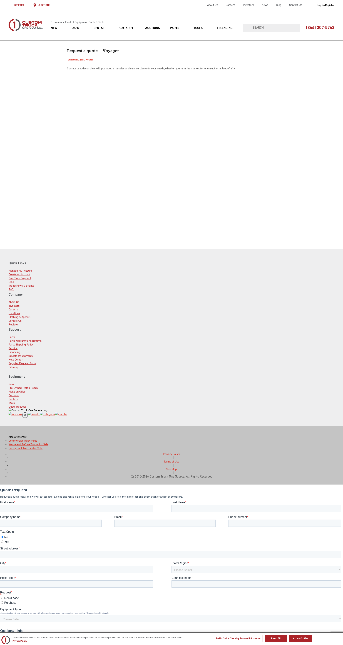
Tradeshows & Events (21, 286)
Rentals (13, 399)
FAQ (11, 289)
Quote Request (17, 406)
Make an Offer (17, 391)
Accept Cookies (300, 638)
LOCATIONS (44, 5)
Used (75, 28)
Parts (174, 28)
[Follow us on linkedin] (34, 415)
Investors (248, 5)
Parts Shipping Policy (21, 344)
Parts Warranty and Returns (25, 341)
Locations (14, 313)
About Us (212, 5)
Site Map (171, 469)
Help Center (16, 359)
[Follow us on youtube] (61, 415)
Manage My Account (20, 270)
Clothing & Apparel (20, 317)
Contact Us (295, 5)
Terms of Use (171, 461)
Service (13, 348)
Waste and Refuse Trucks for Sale (28, 444)
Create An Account (19, 274)
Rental (98, 28)
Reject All (276, 638)
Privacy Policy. (20, 641)
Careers (230, 5)
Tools (198, 28)
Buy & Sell (127, 28)
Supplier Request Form (22, 363)
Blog (278, 5)
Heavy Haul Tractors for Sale (26, 448)
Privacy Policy (171, 454)
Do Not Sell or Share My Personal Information (238, 638)
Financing (225, 28)
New (54, 28)
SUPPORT (19, 5)
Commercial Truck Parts (23, 440)
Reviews (14, 324)
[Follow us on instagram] (47, 415)
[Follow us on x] (25, 415)
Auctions (152, 28)
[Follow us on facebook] (15, 415)
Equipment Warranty (21, 356)
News (265, 5)
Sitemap (13, 367)
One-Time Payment (20, 278)
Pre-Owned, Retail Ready (23, 388)
